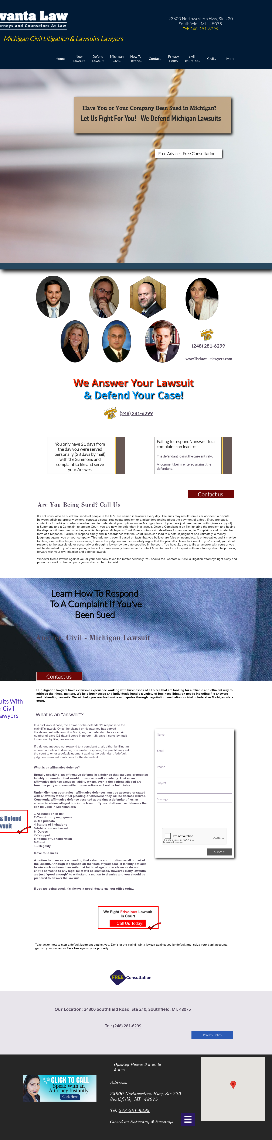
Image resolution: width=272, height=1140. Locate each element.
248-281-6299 (134, 1110)
